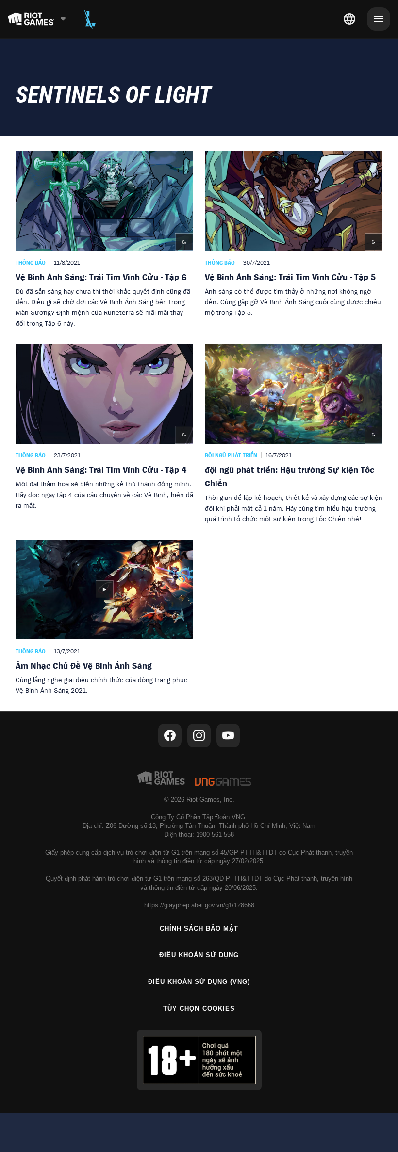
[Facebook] (170, 735)
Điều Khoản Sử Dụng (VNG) (199, 981)
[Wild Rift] (90, 19)
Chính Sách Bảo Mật (199, 928)
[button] (104, 239)
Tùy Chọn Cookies (199, 1008)
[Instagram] (199, 735)
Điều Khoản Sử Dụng (199, 955)
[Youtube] (228, 735)
